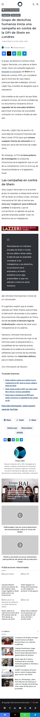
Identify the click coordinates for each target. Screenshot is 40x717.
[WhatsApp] (19, 53)
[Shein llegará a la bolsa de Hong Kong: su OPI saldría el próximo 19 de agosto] (30, 578)
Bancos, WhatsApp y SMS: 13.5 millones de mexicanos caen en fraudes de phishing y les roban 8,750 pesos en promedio (26, 684)
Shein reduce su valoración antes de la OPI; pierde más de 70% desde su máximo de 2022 (10, 615)
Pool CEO (7, 47)
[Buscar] (37, 4)
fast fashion (27, 428)
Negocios (6, 15)
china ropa (12, 428)
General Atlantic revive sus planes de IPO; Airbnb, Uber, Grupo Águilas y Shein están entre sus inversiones (10, 590)
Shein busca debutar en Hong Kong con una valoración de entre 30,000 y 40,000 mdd (29, 615)
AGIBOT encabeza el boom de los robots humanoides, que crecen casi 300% (25, 672)
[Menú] (3, 4)
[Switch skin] (34, 4)
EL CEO (35, 702)
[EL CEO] (20, 4)
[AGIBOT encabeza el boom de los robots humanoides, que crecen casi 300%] (7, 673)
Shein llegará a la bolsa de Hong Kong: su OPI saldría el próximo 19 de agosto (29, 588)
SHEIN (20, 432)
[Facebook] (4, 53)
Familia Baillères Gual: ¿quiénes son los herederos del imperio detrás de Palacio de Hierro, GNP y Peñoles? (19, 494)
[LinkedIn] (14, 53)
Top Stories (15, 15)
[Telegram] (24, 53)
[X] (9, 53)
